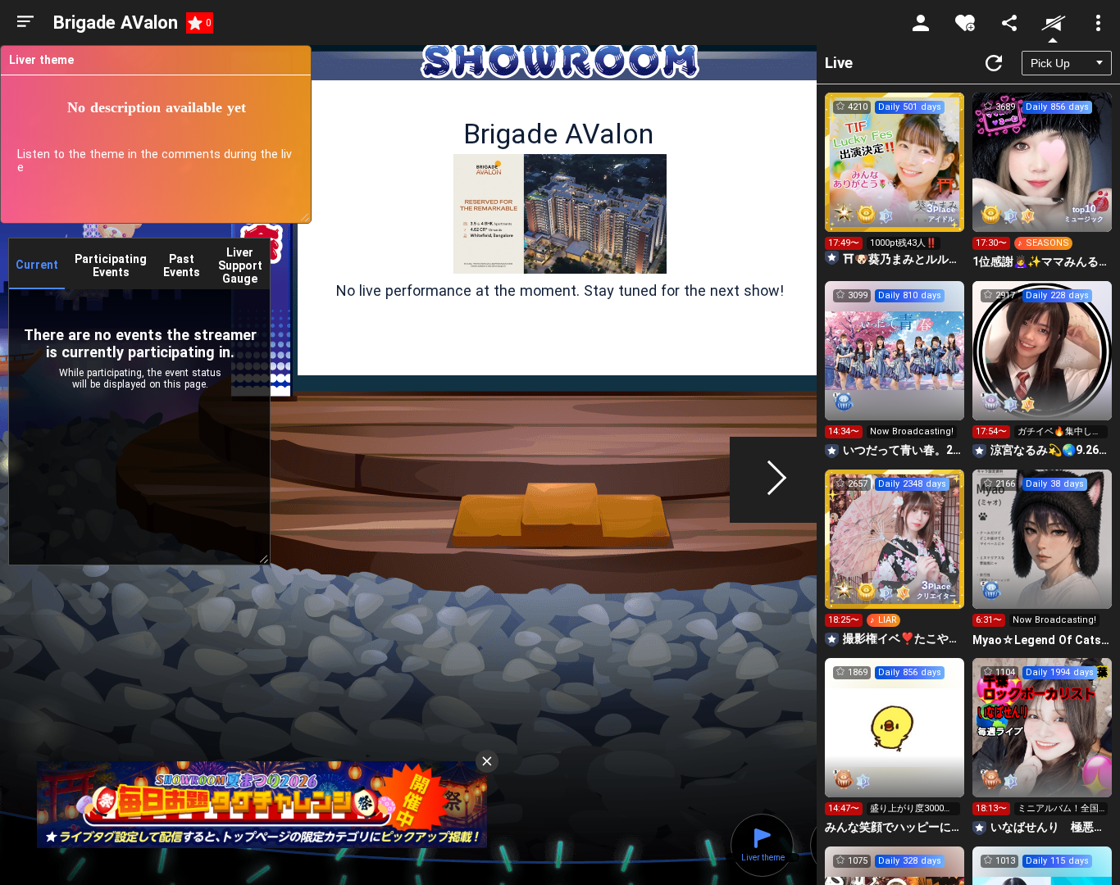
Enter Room (895, 177)
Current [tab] (37, 264)
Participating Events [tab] (111, 265)
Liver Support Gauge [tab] (240, 265)
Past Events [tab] (181, 265)
